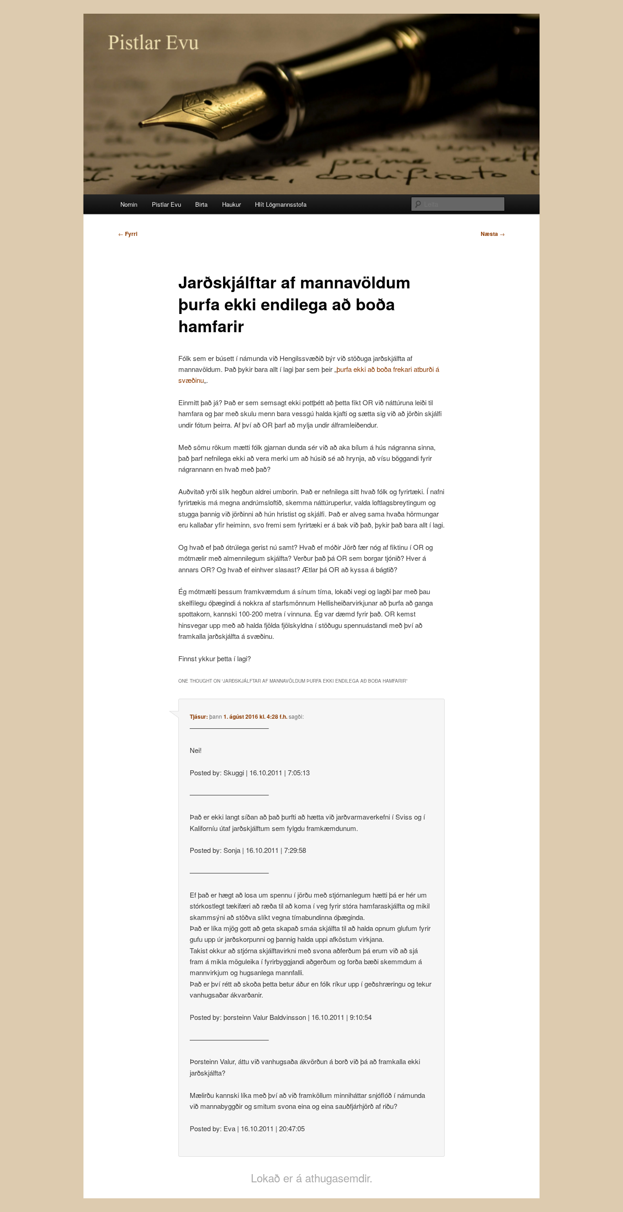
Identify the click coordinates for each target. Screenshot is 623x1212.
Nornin (128, 204)
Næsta (493, 234)
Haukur (231, 204)
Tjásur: (199, 716)
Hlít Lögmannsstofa (280, 204)
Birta (201, 204)
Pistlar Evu (166, 204)
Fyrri (127, 234)
